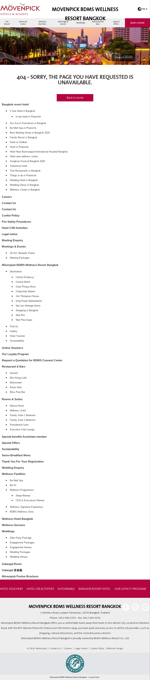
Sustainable (66, 588)
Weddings (80, 22)
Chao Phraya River (26, 286)
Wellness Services (13, 525)
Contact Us (9, 203)
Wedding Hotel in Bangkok (24, 180)
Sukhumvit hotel (18, 166)
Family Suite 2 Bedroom (22, 420)
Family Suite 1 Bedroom (22, 415)
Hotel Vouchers (11, 588)
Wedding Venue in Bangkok (24, 185)
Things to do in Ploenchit (23, 175)
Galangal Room (12, 563)
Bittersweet (16, 382)
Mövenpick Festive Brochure (20, 576)
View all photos (123, 57)
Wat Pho (20, 315)
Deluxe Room (17, 406)
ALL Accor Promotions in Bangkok (28, 123)
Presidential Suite (19, 425)
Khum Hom (16, 387)
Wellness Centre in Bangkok (25, 189)
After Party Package (20, 538)
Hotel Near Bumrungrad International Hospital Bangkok (39, 152)
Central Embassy (25, 277)
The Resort (7, 23)
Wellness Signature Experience (26, 507)
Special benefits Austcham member (24, 436)
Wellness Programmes (22, 490)
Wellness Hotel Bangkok (17, 518)
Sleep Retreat (23, 495)
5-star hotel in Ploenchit (28, 116)
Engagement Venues (21, 547)
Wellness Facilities (42, 23)
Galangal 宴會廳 (12, 570)
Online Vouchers (12, 347)
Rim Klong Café (18, 378)
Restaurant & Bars (98, 23)
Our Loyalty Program (15, 354)
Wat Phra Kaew (24, 320)
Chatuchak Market (25, 291)
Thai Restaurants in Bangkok (25, 170)
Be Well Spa (16, 480)
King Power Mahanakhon (29, 301)
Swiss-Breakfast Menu (16, 455)
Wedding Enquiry (13, 467)
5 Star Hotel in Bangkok (22, 111)
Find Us (14, 326)
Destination (16, 271)
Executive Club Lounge (22, 429)
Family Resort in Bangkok (23, 137)
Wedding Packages (20, 552)
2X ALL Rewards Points (22, 253)
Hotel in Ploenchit (19, 147)
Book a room (137, 22)
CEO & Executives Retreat (30, 500)
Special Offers (116, 23)
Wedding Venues (19, 557)
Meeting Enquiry (12, 240)
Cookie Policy (10, 215)
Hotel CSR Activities (15, 227)
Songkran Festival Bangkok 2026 (27, 161)
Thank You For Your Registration (23, 461)
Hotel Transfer (17, 336)
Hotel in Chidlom (18, 142)
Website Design (115, 648)
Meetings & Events (63, 23)
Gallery (13, 331)
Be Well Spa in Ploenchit (23, 128)
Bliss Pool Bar (17, 392)
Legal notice (9, 234)
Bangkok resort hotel (15, 104)
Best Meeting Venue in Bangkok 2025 (30, 133)
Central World (23, 282)
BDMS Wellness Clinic (22, 512)
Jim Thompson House (27, 296)
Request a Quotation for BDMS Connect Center (32, 360)
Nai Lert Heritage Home (28, 305)
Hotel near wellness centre (24, 156)
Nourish (14, 373)
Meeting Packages (20, 258)
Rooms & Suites (23, 23)
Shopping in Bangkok (27, 310)
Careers (7, 196)
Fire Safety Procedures (16, 221)
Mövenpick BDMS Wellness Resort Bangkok (30, 264)
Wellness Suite (18, 410)
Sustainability (17, 341)
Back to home (75, 97)
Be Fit (13, 485)
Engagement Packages (22, 542)
